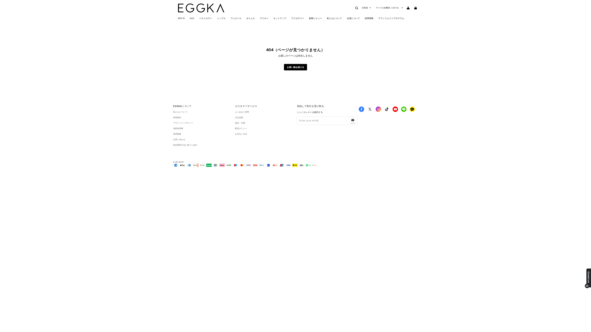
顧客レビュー (315, 18)
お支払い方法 (241, 133)
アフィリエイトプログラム (391, 18)
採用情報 (369, 18)
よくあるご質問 (242, 112)
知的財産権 (178, 128)
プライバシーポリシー (183, 122)
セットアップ (279, 18)
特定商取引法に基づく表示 (185, 145)
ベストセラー (205, 18)
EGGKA (181, 162)
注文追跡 (239, 117)
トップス (221, 18)
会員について (353, 18)
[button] (357, 8)
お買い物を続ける (295, 67)
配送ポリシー (241, 128)
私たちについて (334, 18)
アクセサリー (297, 18)
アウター (264, 18)
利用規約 (177, 117)
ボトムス (250, 18)
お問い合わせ (179, 139)
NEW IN (181, 18)
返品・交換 (240, 122)
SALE (192, 18)
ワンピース (236, 18)
